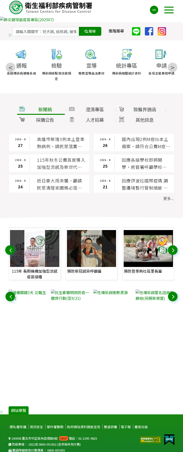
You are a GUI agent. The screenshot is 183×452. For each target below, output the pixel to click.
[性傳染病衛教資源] (112, 292)
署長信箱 (141, 426)
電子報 (126, 426)
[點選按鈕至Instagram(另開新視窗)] (164, 30)
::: (10, 34)
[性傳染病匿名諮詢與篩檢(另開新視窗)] (155, 295)
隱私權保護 (18, 426)
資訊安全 (36, 426)
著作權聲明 (55, 426)
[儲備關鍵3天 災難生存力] (28, 295)
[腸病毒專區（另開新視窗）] (91, 19)
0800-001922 (47, 444)
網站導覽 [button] (18, 410)
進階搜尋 (116, 31)
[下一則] (173, 249)
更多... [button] (168, 198)
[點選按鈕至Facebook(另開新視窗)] (151, 30)
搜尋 (92, 31)
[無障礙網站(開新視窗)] (151, 439)
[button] (41, 109)
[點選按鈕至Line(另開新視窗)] (138, 30)
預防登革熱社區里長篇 (143, 271)
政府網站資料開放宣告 (83, 426)
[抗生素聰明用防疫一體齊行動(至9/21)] (70, 295)
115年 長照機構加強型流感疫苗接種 (34, 274)
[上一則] (10, 249)
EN (154, 10)
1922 (31, 444)
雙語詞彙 (110, 426)
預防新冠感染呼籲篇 (84, 271)
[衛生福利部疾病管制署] (51, 7)
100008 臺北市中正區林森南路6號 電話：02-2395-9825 (53, 438)
